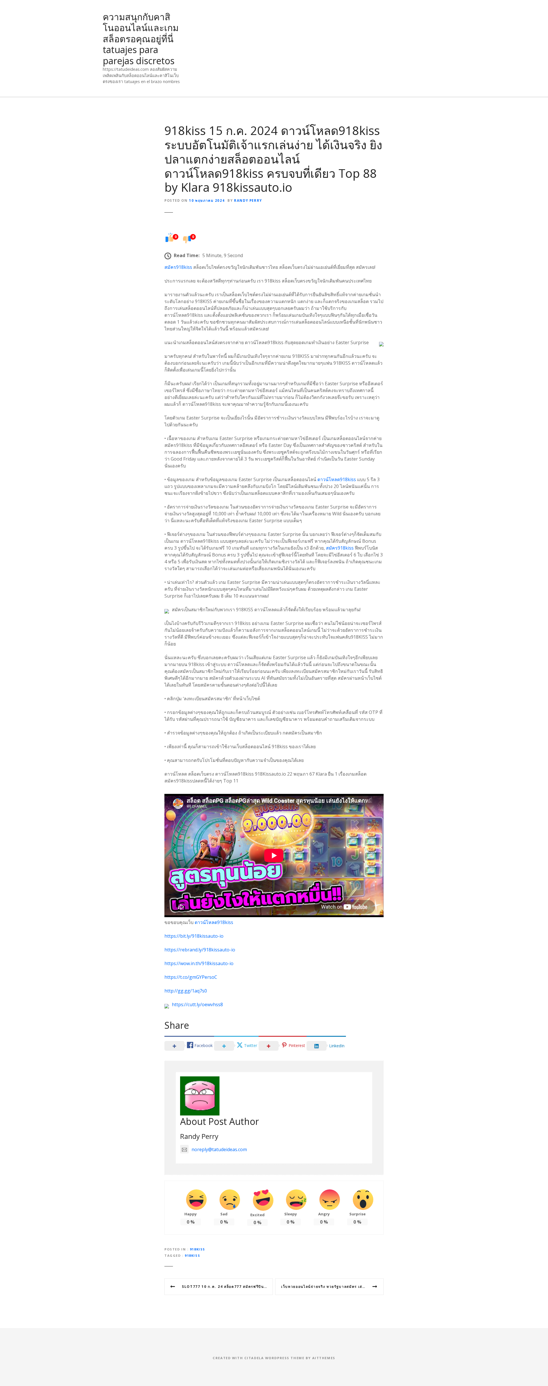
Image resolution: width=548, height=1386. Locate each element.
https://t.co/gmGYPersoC (190, 977)
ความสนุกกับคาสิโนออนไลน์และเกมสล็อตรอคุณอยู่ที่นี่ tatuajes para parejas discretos (141, 39)
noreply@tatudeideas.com (219, 1149)
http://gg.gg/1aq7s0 (185, 991)
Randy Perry (248, 200)
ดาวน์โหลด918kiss (336, 479)
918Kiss (197, 1249)
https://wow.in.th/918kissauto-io (198, 963)
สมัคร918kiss (178, 267)
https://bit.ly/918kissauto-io (193, 936)
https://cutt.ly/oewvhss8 (197, 1004)
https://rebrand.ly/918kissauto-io (199, 950)
